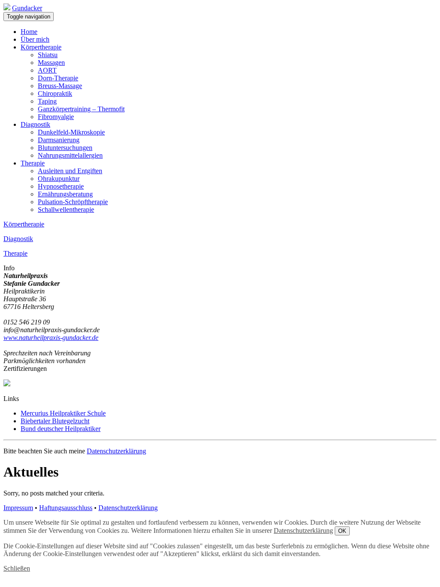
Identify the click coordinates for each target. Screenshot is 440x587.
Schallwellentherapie (66, 209)
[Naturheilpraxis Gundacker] (6, 8)
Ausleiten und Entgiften (70, 170)
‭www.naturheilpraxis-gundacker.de (50, 337)
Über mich (35, 39)
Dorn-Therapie (58, 78)
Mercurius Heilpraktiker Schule (63, 413)
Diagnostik (35, 124)
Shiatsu (48, 54)
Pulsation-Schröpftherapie (73, 201)
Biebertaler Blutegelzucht (55, 421)
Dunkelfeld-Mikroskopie (71, 132)
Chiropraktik (55, 93)
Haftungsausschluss (65, 507)
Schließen (16, 568)
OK (342, 531)
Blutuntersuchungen (65, 147)
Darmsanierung (58, 140)
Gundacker (27, 8)
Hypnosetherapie (61, 186)
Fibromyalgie (56, 116)
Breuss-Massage (60, 85)
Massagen (51, 62)
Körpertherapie (41, 47)
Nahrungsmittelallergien (70, 155)
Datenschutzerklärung (116, 451)
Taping (47, 101)
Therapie (33, 163)
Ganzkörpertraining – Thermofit (81, 109)
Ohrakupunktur (58, 178)
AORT (47, 70)
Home (29, 31)
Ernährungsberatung (65, 194)
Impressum (18, 507)
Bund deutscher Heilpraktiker (61, 428)
